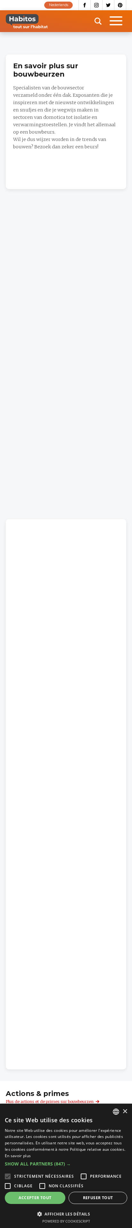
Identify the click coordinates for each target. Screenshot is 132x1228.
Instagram (97, 5)
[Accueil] (27, 21)
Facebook (84, 5)
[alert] (66, 1166)
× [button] (124, 1111)
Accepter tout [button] (35, 1197)
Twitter (108, 5)
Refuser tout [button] (98, 1197)
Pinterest (120, 5)
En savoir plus (18, 1155)
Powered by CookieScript (66, 1221)
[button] (66, 1164)
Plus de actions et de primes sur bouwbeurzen (50, 1101)
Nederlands (58, 5)
